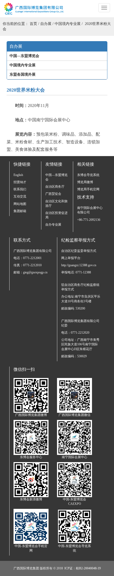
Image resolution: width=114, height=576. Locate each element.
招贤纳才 (20, 182)
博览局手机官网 (88, 189)
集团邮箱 (20, 211)
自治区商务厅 (54, 186)
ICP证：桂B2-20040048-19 (82, 568)
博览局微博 (85, 182)
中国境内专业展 (68, 24)
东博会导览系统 (88, 175)
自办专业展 (53, 224)
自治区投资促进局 (56, 215)
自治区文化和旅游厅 (56, 203)
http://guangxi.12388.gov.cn (78, 265)
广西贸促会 (53, 194)
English (18, 175)
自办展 (45, 24)
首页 (33, 24)
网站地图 (20, 204)
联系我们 (20, 189)
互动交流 (20, 196)
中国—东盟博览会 (56, 177)
